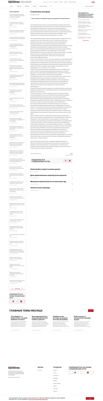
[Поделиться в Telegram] (65, 161)
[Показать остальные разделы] (51, 6)
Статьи (11, 6)
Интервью (27, 6)
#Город (67, 154)
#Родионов (71, 154)
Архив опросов (86, 40)
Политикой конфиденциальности (38, 399)
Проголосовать (82, 37)
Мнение (34, 6)
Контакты (40, 370)
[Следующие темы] (92, 310)
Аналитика (19, 6)
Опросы (55, 391)
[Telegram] (92, 2)
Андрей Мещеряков (37, 153)
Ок (90, 398)
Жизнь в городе (43, 6)
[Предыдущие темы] (89, 310)
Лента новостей (14, 11)
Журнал (55, 386)
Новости (55, 370)
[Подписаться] (93, 2)
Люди (71, 153)
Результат (89, 37)
